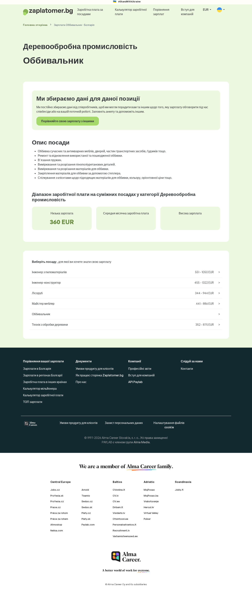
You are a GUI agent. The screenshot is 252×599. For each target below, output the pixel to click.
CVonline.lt (119, 489)
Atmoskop (56, 524)
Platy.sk (86, 518)
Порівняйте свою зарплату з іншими (67, 121)
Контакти (187, 368)
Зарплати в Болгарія (37, 368)
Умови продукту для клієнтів (95, 368)
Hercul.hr (149, 507)
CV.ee (116, 501)
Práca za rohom (59, 512)
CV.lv (116, 495)
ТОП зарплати (32, 402)
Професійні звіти (139, 368)
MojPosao (149, 489)
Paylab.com (88, 524)
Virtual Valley (151, 512)
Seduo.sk (87, 507)
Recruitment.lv (121, 530)
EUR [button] (206, 9)
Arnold (85, 489)
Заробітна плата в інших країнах (45, 382)
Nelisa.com (56, 530)
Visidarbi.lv (119, 512)
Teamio (86, 495)
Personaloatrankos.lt (124, 524)
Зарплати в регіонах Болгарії (42, 375)
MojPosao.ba (151, 495)
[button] (220, 10)
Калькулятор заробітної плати (131, 12)
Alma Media (142, 442)
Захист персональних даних (124, 423)
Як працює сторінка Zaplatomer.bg (99, 375)
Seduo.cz (87, 501)
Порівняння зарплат (161, 12)
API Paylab (135, 382)
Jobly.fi (179, 489)
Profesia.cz (57, 501)
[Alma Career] (126, 556)
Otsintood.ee (120, 518)
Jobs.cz (55, 489)
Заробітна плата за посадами (90, 12)
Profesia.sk (56, 495)
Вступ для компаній (187, 12)
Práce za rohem (59, 518)
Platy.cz (86, 512)
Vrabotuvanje (151, 501)
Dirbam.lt (118, 507)
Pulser (147, 518)
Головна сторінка (35, 24)
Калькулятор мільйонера (40, 388)
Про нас (81, 382)
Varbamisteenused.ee (125, 536)
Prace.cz (55, 507)
